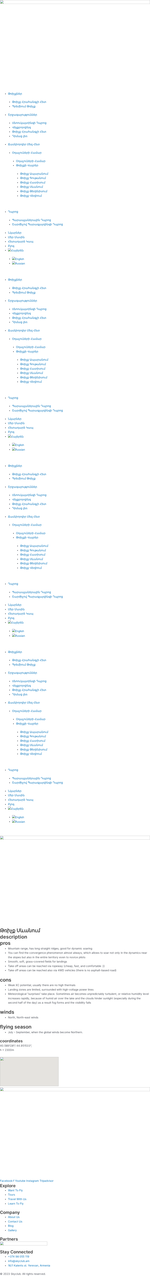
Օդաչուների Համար (27, 152)
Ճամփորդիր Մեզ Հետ (24, 144)
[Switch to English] (18, 258)
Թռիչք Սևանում (31, 186)
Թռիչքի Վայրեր (27, 165)
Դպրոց (13, 211)
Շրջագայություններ (22, 114)
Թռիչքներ (15, 93)
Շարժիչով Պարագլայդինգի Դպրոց (37, 224)
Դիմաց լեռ (19, 136)
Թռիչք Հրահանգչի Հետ (29, 101)
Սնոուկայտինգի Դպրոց (29, 122)
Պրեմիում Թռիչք (24, 106)
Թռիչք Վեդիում (31, 195)
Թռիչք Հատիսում (32, 182)
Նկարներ (14, 232)
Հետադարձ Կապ (20, 241)
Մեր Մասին (16, 237)
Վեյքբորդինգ (21, 127)
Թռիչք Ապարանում (34, 173)
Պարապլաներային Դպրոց (31, 220)
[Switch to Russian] (18, 263)
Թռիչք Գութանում (33, 178)
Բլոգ (11, 245)
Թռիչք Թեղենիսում (33, 191)
